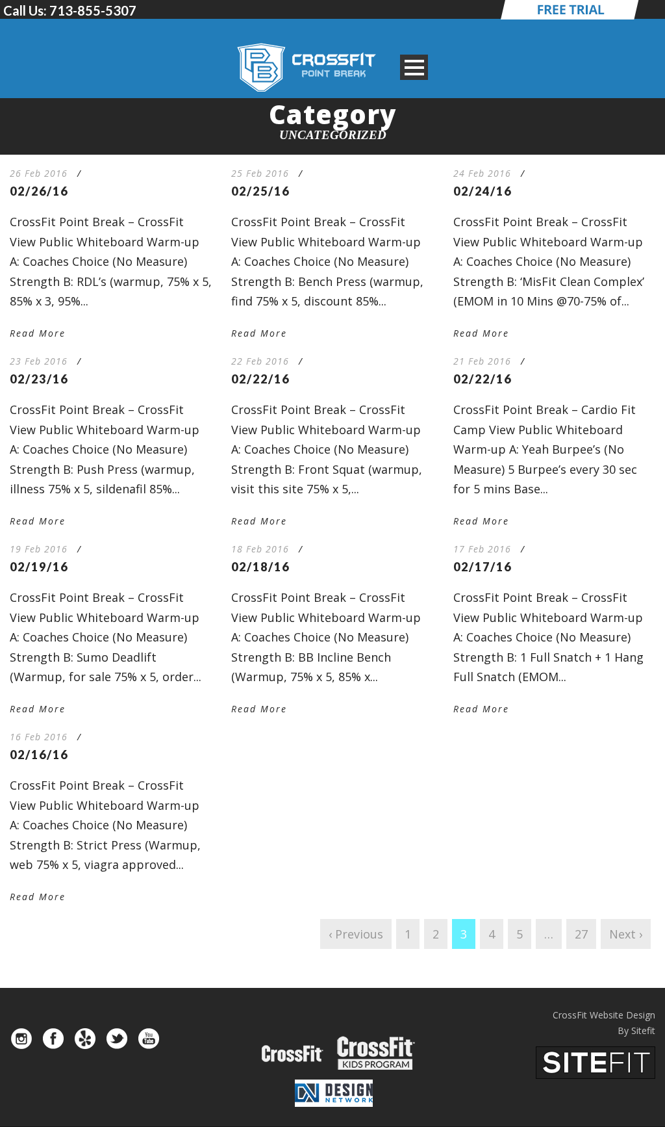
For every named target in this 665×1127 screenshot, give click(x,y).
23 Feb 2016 (39, 361)
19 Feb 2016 (39, 549)
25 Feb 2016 (260, 173)
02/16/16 (39, 754)
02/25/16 (260, 191)
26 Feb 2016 (39, 173)
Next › (625, 934)
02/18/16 (260, 567)
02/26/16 (39, 191)
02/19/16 (39, 567)
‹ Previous (356, 934)
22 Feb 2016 (260, 361)
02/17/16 (482, 567)
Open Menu (414, 67)
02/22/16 (260, 379)
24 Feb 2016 (482, 173)
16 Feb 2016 (39, 737)
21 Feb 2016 (482, 361)
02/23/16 (39, 379)
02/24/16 (482, 191)
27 (581, 934)
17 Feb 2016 (482, 549)
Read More (38, 333)
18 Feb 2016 (260, 549)
